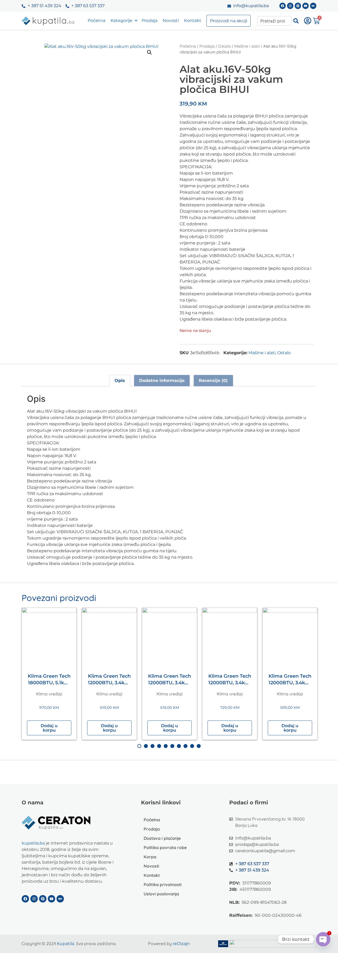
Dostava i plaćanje (162, 838)
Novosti (171, 20)
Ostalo (224, 46)
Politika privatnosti (163, 884)
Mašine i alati (247, 46)
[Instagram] (290, 6)
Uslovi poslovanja (161, 893)
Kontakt (192, 20)
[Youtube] (305, 6)
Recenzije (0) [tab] (213, 380)
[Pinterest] (298, 6)
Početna (96, 20)
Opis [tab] (120, 380)
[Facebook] (282, 6)
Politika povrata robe (165, 847)
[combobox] (274, 20)
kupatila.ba (33, 843)
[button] (149, 52)
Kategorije (121, 20)
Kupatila (65, 943)
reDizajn (181, 943)
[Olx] (313, 6)
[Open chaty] (323, 939)
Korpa (150, 856)
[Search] (296, 20)
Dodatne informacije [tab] (162, 380)
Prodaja (149, 20)
